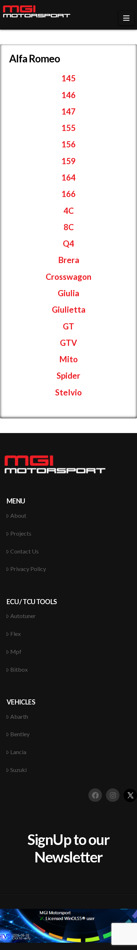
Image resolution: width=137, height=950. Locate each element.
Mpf (16, 651)
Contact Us (24, 551)
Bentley (20, 733)
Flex (15, 633)
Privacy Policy (28, 568)
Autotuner (23, 615)
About (18, 515)
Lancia (18, 751)
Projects (20, 533)
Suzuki (18, 769)
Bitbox (19, 669)
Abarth (19, 716)
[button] (126, 18)
